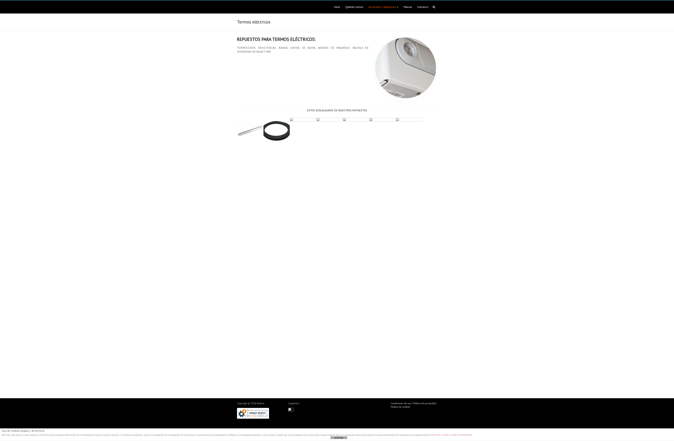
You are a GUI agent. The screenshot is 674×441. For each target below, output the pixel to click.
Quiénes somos (354, 7)
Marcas (408, 7)
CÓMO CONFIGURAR (461, 435)
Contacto (422, 7)
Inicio (337, 7)
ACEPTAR (338, 438)
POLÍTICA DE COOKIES (438, 435)
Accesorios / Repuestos (382, 7)
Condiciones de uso (401, 403)
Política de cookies (400, 406)
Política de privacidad (424, 403)
